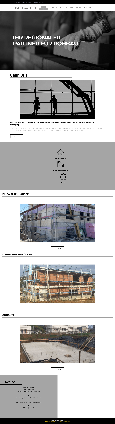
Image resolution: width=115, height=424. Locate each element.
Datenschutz (54, 421)
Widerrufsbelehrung (65, 421)
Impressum (48, 421)
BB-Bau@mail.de (39, 2)
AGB (58, 421)
